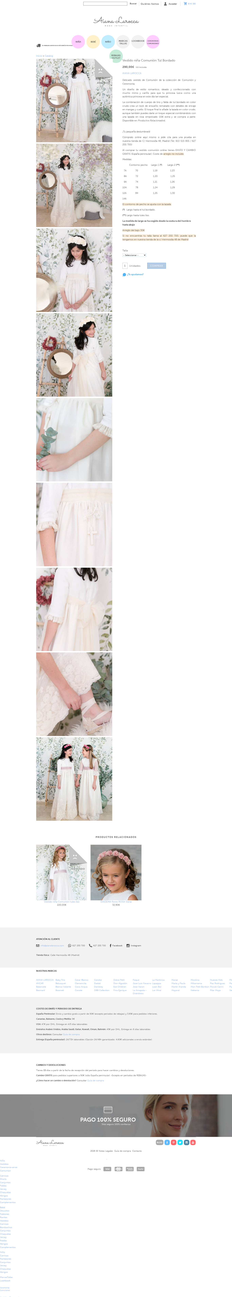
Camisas (4, 1175)
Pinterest (173, 1142)
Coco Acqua (81, 986)
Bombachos (6, 1227)
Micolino (195, 980)
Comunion (5, 1170)
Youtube (193, 1142)
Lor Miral (156, 990)
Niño (108, 41)
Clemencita (80, 983)
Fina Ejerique (120, 990)
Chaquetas (5, 1192)
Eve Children (119, 986)
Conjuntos (5, 1182)
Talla (125, 250)
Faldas (3, 1185)
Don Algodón (120, 983)
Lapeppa (156, 983)
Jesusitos (4, 1210)
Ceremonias (153, 42)
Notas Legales (106, 1151)
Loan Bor (157, 986)
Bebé (93, 41)
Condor (98, 980)
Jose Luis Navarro (142, 983)
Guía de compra (71, 1034)
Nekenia (195, 990)
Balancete (41, 986)
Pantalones (5, 1199)
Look (138, 41)
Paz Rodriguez (217, 983)
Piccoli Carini (216, 986)
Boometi (60, 990)
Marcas (123, 42)
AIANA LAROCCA (131, 73)
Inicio (116, 20)
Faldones (4, 1214)
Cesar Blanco (81, 980)
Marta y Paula (178, 983)
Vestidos (4, 1164)
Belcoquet (61, 983)
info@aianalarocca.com (52, 945)
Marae (175, 980)
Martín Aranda (179, 986)
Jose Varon (138, 986)
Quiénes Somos (150, 4)
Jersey (3, 1189)
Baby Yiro (60, 980)
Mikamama (196, 983)
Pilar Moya (215, 990)
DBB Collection (101, 990)
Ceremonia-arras (8, 1167)
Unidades (134, 265)
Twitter (180, 1142)
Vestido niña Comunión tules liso (61, 901)
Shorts (3, 1179)
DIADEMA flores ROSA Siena (116, 901)
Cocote (78, 990)
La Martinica (158, 980)
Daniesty (98, 986)
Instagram (136, 945)
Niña (78, 41)
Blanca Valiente (63, 986)
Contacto (137, 1151)
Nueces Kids (216, 980)
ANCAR (39, 983)
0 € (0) (192, 3)
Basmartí (40, 990)
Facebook (117, 945)
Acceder (173, 4)
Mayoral (176, 990)
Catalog (49, 55)
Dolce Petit (118, 980)
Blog (160, 1142)
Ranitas (3, 1217)
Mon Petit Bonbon (200, 986)
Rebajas (116, 56)
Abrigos (4, 1195)
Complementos (8, 1202)
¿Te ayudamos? (135, 274)
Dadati (97, 983)
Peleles (3, 1240)
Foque (136, 980)
